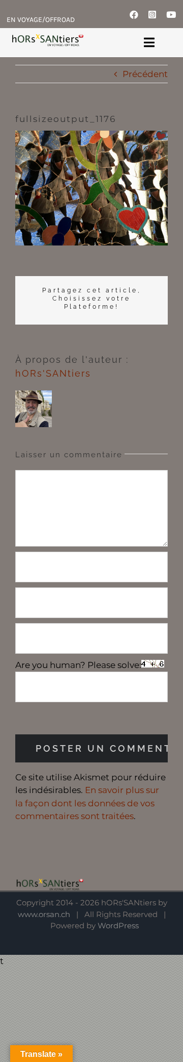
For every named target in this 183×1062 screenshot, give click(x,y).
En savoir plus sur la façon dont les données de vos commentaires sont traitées (87, 803)
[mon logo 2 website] (47, 39)
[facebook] (134, 14)
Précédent (145, 74)
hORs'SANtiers (53, 373)
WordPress (118, 925)
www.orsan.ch (44, 914)
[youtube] (171, 14)
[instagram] (152, 14)
